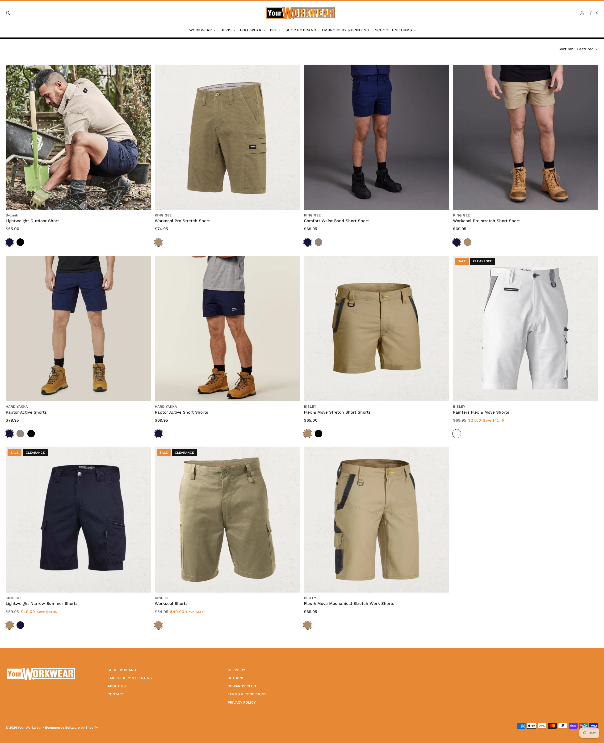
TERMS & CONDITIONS (247, 694)
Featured (585, 49)
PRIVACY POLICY (242, 702)
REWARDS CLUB (242, 686)
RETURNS (236, 678)
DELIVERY (236, 670)
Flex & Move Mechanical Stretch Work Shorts (349, 603)
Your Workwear (30, 727)
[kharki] (158, 242)
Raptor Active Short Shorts (181, 412)
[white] (457, 433)
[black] (20, 242)
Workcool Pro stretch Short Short (486, 220)
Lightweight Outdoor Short (32, 220)
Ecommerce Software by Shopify (71, 727)
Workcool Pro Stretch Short (182, 220)
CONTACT (116, 694)
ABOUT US (117, 686)
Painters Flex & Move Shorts (481, 412)
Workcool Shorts (171, 603)
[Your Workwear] (300, 13)
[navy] (9, 242)
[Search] (8, 13)
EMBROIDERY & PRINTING (130, 678)
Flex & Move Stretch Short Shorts (337, 412)
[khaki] (158, 625)
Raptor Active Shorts (26, 412)
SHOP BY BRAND (122, 670)
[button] (202, 30)
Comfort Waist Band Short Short (336, 220)
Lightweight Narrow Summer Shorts (42, 603)
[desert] (318, 242)
